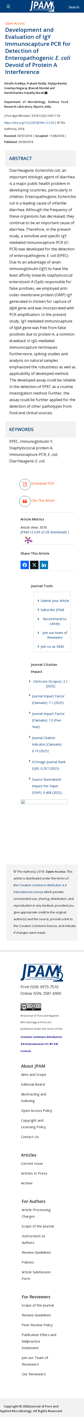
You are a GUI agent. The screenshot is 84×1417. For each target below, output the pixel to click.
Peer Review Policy (37, 1324)
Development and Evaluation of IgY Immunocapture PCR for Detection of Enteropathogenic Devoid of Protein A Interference (37, 51)
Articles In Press (34, 1173)
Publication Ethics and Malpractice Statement (39, 1341)
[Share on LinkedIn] (44, 565)
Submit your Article (55, 600)
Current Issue (32, 1163)
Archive (27, 1183)
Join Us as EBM (52, 646)
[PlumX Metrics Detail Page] (28, 540)
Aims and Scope (33, 1074)
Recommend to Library (54, 621)
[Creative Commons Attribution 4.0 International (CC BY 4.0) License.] (31, 1009)
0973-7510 (49, 986)
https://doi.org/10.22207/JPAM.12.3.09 (29, 123)
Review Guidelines (36, 1252)
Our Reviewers (34, 1374)
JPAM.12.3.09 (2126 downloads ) (45, 532)
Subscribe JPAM (52, 610)
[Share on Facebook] (25, 565)
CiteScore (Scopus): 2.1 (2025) (50, 683)
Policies (28, 1262)
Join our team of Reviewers (54, 635)
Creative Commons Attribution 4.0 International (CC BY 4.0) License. (41, 1044)
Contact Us (30, 1136)
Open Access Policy (36, 1110)
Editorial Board (33, 1084)
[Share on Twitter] (34, 565)
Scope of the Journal (38, 1226)
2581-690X (52, 993)
